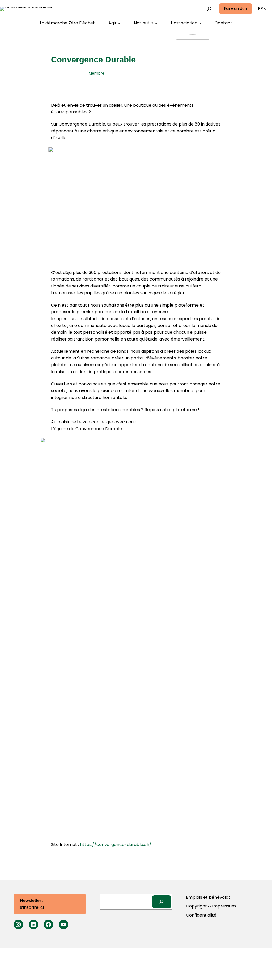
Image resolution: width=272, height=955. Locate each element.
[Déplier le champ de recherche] (209, 8)
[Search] (161, 901)
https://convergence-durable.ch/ (115, 844)
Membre (96, 73)
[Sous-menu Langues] (265, 8)
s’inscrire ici (32, 904)
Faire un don (235, 8)
